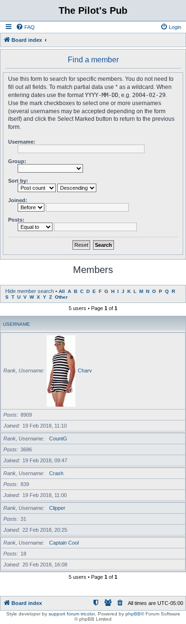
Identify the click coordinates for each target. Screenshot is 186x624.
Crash (56, 473)
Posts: (16, 220)
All (62, 291)
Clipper (57, 508)
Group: (17, 161)
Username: (21, 142)
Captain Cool (64, 543)
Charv (85, 370)
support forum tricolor (72, 613)
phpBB (133, 613)
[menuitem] (25, 27)
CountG (58, 438)
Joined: (17, 200)
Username (16, 324)
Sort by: (18, 181)
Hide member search (29, 291)
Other (61, 297)
